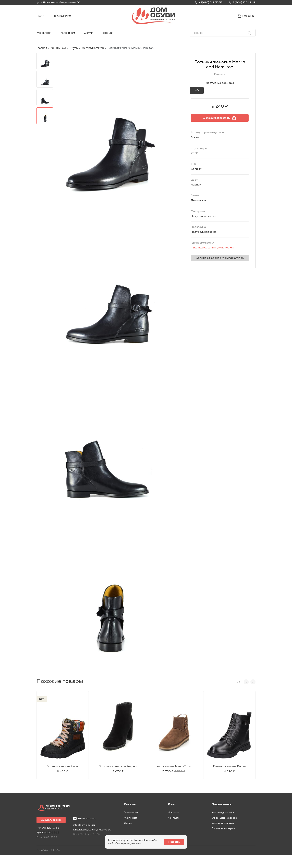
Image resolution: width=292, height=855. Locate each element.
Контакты (174, 818)
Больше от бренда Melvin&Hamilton (220, 258)
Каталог (130, 804)
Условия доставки (223, 812)
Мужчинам (67, 33)
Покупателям (62, 15)
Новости (173, 812)
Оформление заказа (224, 818)
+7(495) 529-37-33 (47, 827)
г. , (60, 2)
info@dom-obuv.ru (84, 825)
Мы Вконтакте (87, 818)
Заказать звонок (51, 819)
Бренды (107, 33)
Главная (41, 48)
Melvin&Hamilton (93, 48)
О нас (40, 16)
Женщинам (43, 33)
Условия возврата (223, 823)
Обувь (73, 48)
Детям (88, 33)
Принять (174, 841)
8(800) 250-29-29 (47, 832)
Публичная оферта (223, 828)
